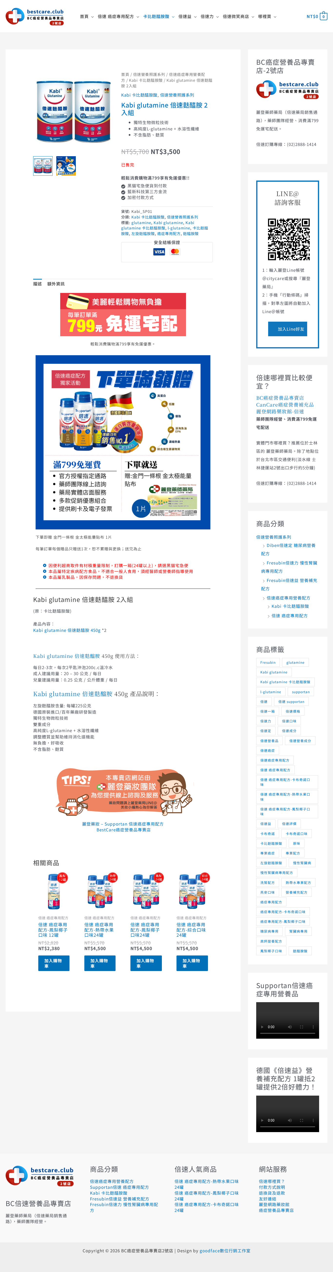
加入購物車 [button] (53, 963)
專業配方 (293, 853)
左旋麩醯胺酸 (143, 233)
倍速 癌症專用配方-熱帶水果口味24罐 (207, 1184)
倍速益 (265, 823)
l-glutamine (179, 227)
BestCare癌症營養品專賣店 (123, 830)
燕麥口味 (267, 892)
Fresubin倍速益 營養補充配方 (119, 1199)
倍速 (264, 701)
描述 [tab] (37, 284)
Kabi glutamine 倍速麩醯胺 (66, 655)
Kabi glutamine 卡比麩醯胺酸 (157, 225)
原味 (296, 843)
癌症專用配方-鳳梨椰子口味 (283, 921)
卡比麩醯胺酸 (271, 843)
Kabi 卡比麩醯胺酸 (146, 80)
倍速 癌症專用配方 (290, 615)
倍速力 (265, 720)
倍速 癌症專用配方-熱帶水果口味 (285, 796)
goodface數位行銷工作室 (225, 1250)
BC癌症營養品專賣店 (280, 397)
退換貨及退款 (272, 1193)
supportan (301, 691)
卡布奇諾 (267, 833)
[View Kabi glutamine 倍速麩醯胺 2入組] (43, 166)
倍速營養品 (269, 740)
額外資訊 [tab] (56, 284)
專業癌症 (267, 853)
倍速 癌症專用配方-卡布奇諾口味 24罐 (207, 1207)
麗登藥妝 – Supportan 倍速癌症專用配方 (123, 824)
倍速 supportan (291, 701)
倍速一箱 (267, 711)
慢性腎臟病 (302, 862)
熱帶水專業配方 (298, 882)
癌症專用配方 (169, 233)
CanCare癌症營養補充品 (285, 404)
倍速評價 (289, 823)
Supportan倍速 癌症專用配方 (119, 1187)
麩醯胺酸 (191, 233)
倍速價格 (293, 711)
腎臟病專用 (298, 931)
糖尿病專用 (269, 931)
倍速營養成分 (300, 740)
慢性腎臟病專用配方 (276, 872)
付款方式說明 (272, 1187)
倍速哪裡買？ (272, 1181)
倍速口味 (289, 720)
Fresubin (268, 662)
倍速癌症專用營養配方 (289, 598)
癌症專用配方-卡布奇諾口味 (283, 911)
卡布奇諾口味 (297, 833)
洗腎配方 (267, 882)
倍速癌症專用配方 (275, 760)
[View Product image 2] (66, 166)
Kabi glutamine (168, 222)
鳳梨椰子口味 (271, 950)
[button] (91, 16)
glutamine (141, 222)
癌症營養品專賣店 (276, 1210)
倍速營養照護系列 (149, 74)
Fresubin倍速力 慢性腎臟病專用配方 (124, 1207)
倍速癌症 (267, 750)
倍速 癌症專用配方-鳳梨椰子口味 (285, 811)
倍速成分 (289, 730)
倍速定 (265, 730)
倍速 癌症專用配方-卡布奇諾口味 (285, 782)
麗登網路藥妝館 (274, 1204)
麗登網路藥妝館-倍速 (280, 411)
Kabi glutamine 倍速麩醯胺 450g (67, 630)
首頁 (125, 74)
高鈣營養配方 (271, 941)
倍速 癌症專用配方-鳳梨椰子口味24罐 (207, 1196)
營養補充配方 (297, 892)
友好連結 (267, 1199)
